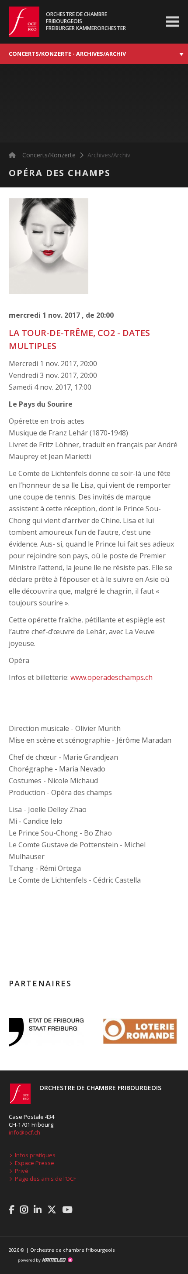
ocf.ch (19, 22)
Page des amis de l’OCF (45, 1178)
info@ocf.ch (24, 1132)
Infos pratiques (35, 1155)
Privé (21, 1171)
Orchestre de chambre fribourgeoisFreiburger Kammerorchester (86, 21)
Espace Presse (34, 1163)
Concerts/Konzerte (49, 155)
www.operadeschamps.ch (111, 677)
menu (172, 22)
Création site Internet (45, 1260)
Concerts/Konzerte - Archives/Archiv (67, 54)
